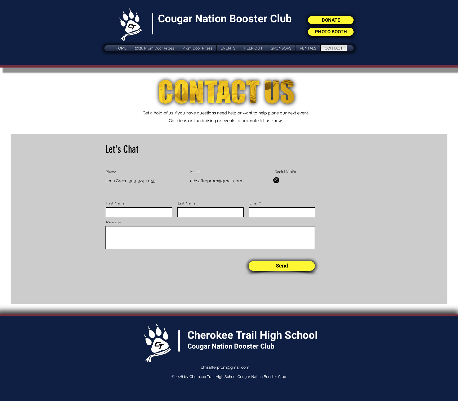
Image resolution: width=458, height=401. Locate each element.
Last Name (187, 203)
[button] (228, 48)
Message (113, 222)
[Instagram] (276, 180)
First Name (115, 203)
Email (253, 203)
